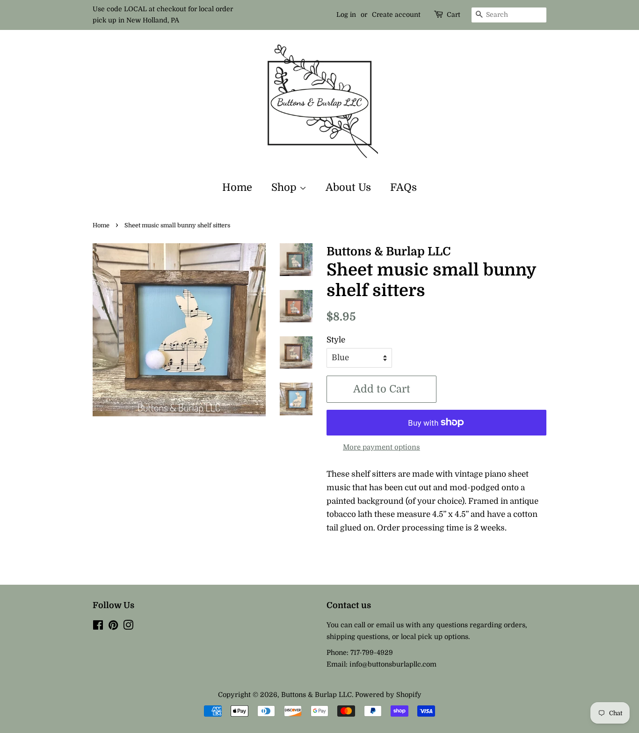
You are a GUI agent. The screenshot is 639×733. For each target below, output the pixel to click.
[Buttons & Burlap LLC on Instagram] (128, 627)
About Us (348, 187)
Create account (396, 14)
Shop (285, 187)
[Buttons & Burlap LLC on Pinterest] (113, 627)
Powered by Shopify (388, 694)
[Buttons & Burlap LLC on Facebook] (98, 627)
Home (237, 187)
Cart (453, 14)
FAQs (403, 187)
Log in (346, 14)
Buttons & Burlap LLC (316, 694)
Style (336, 339)
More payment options (381, 447)
